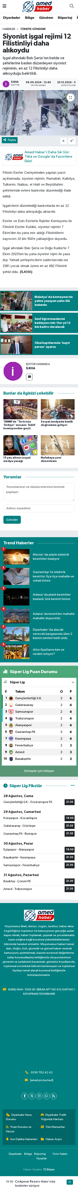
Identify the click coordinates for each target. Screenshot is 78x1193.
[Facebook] (24, 1096)
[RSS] (53, 1096)
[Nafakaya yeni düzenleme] (58, 445)
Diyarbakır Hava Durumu (19, 1117)
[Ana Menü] (4, 6)
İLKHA (30, 368)
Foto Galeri (60, 1153)
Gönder (12, 520)
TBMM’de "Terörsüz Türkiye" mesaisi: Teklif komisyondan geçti (19, 425)
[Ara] (71, 6)
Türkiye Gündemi (32, 29)
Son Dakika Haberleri (23, 1139)
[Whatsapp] (46, 1096)
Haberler (9, 29)
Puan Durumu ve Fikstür (19, 1129)
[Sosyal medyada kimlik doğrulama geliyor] (58, 409)
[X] (32, 1096)
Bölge (29, 18)
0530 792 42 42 (42, 1072)
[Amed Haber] (37, 6)
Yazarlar (41, 1158)
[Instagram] (39, 1096)
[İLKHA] (13, 371)
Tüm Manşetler (55, 1126)
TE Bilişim (49, 1169)
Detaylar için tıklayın (39, 771)
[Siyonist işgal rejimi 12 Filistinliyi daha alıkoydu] (39, 112)
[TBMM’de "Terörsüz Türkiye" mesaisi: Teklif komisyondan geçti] (20, 409)
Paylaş (12, 139)
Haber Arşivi (54, 1139)
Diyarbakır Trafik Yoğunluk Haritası (53, 1117)
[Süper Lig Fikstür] (73, 786)
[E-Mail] (29, 377)
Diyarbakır (11, 18)
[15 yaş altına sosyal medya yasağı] (20, 445)
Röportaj (65, 18)
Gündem (46, 18)
